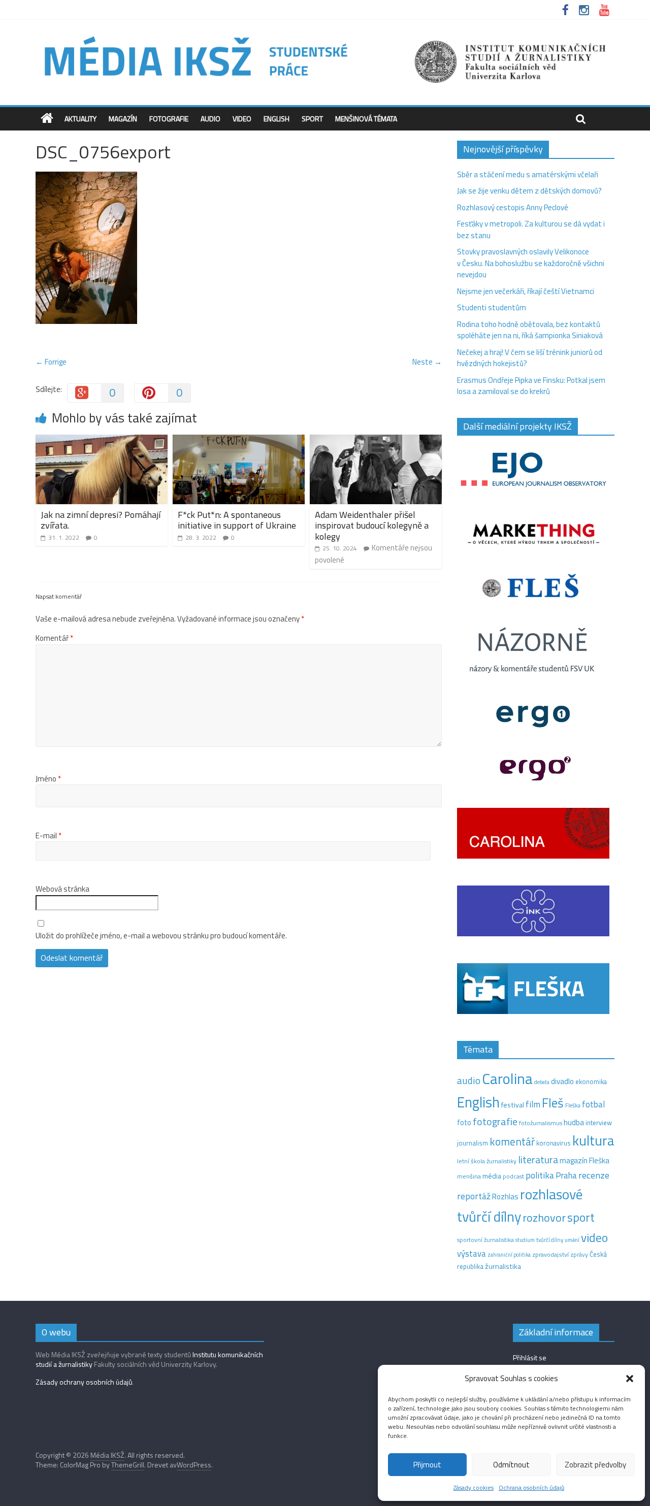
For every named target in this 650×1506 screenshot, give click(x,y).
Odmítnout (511, 1464)
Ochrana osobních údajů (531, 1487)
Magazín (123, 118)
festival (512, 1104)
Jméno (48, 778)
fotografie (495, 1121)
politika (540, 1175)
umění (572, 1240)
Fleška (572, 1105)
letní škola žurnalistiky (486, 1161)
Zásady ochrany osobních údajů (84, 1382)
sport (581, 1217)
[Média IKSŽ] (325, 35)
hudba (574, 1122)
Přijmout (427, 1464)
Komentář (54, 638)
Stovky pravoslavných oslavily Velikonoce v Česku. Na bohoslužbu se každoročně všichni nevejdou (530, 263)
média (491, 1176)
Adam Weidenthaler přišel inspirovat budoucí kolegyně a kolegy (372, 525)
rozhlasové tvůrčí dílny (519, 1205)
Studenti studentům (491, 307)
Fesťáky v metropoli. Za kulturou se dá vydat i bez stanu (531, 229)
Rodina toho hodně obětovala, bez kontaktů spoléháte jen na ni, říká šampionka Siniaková (530, 330)
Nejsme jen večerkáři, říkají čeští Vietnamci (525, 291)
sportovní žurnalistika (485, 1240)
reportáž (474, 1196)
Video (242, 118)
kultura (593, 1140)
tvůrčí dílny (549, 1239)
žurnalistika (503, 1266)
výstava (471, 1253)
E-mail (48, 835)
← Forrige (51, 362)
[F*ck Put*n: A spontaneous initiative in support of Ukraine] (239, 440)
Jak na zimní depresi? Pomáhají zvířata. (100, 520)
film (533, 1104)
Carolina (507, 1078)
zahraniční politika (509, 1255)
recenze (593, 1175)
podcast (513, 1176)
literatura (538, 1159)
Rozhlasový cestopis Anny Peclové (512, 207)
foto (464, 1122)
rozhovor (544, 1217)
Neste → (427, 362)
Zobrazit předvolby (595, 1464)
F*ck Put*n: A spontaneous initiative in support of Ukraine (237, 520)
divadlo (562, 1081)
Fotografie (168, 118)
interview (599, 1123)
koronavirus (553, 1143)
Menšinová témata (366, 118)
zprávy (579, 1254)
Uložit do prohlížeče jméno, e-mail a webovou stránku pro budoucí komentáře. (161, 935)
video (594, 1238)
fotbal (593, 1104)
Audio (210, 118)
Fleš (553, 1102)
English (276, 118)
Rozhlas (505, 1196)
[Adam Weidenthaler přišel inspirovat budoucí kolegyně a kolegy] (376, 440)
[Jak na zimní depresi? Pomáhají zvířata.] (102, 440)
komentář (512, 1141)
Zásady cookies (473, 1487)
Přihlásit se (529, 1357)
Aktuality (80, 118)
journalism (472, 1143)
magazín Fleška (584, 1160)
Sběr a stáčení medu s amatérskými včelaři (527, 174)
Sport (312, 118)
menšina (469, 1176)
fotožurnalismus (540, 1123)
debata (541, 1082)
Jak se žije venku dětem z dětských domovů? (529, 191)
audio (468, 1080)
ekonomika (591, 1081)
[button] (630, 1378)
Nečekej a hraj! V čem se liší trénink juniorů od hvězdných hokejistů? (529, 358)
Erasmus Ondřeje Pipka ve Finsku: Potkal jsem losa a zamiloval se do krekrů (531, 386)
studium (525, 1240)
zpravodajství (550, 1254)
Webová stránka (62, 889)
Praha (566, 1175)
